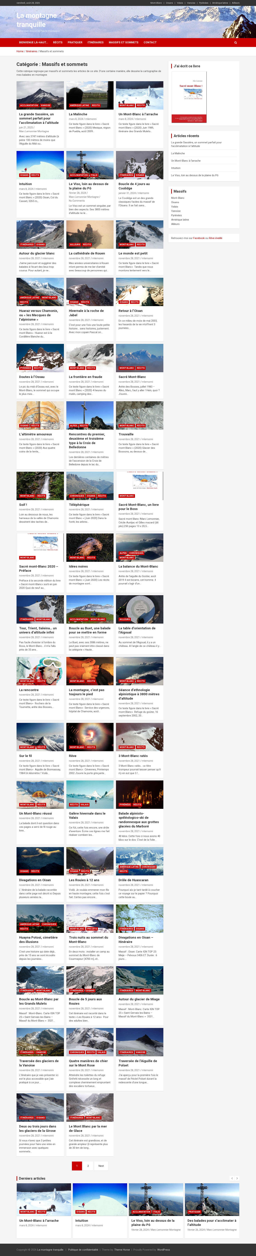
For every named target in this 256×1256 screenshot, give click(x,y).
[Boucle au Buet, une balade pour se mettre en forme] (90, 609)
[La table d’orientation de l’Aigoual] (140, 609)
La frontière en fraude (85, 377)
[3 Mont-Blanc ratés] (140, 737)
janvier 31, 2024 (127, 193)
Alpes (73, 425)
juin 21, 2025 (26, 127)
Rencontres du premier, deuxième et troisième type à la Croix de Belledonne (87, 440)
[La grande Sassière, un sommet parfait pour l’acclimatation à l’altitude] (40, 95)
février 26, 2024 (140, 1229)
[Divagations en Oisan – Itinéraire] (140, 918)
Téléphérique (79, 505)
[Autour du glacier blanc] (40, 234)
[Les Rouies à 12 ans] (90, 861)
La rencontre (29, 690)
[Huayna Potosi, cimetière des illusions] (40, 918)
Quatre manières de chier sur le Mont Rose (88, 1063)
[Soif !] (40, 486)
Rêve (72, 756)
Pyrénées (203, 3)
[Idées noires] (90, 547)
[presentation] (232, 1178)
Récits (58, 42)
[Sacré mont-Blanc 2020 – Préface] (40, 547)
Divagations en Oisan (35, 880)
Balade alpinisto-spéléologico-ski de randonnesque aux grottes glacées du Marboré (139, 819)
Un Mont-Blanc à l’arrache (138, 114)
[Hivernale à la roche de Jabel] (90, 292)
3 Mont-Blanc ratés (133, 756)
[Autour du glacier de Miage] (140, 980)
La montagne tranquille (50, 1249)
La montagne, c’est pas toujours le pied (86, 692)
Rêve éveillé (215, 238)
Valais (180, 3)
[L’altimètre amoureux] (40, 415)
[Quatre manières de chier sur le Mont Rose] (90, 1042)
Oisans (169, 3)
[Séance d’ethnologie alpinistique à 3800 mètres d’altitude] (140, 671)
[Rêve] (90, 737)
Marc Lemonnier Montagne (34, 131)
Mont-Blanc (156, 3)
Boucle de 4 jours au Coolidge (210, 1221)
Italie (94, 175)
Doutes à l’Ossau (32, 377)
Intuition (25, 184)
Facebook (199, 238)
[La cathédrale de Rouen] (90, 234)
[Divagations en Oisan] (40, 861)
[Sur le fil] (40, 737)
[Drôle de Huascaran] (140, 861)
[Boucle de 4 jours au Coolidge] (140, 165)
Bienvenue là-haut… (33, 42)
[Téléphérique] (90, 486)
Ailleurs (235, 3)
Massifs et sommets (123, 42)
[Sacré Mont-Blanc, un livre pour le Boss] (140, 486)
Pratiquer (75, 42)
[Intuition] (40, 165)
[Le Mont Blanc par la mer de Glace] (90, 1107)
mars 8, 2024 (76, 119)
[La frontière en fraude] (90, 358)
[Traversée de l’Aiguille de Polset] (140, 1042)
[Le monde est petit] (140, 234)
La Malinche (78, 114)
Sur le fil (25, 756)
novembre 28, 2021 (29, 258)
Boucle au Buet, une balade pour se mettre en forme (90, 630)
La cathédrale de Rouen (87, 253)
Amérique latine (220, 3)
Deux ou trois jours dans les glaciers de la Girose (37, 1128)
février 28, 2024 (77, 193)
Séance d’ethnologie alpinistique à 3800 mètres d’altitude (139, 694)
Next (101, 1165)
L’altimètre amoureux (35, 434)
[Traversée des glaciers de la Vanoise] (40, 1042)
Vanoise (191, 3)
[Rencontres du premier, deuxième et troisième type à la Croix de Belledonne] (90, 415)
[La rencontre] (40, 671)
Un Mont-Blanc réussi (35, 813)
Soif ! (23, 505)
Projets (92, 929)
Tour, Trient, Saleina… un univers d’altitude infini (38, 630)
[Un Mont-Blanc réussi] (40, 794)
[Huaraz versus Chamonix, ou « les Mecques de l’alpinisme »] (40, 292)
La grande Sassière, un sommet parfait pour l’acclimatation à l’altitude (39, 118)
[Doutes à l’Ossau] (40, 358)
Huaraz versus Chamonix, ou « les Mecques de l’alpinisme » (38, 315)
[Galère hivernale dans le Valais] (90, 794)
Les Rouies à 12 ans (84, 880)
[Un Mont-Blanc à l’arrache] (140, 95)
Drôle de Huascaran (133, 880)
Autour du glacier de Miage (139, 999)
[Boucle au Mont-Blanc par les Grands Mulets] (40, 980)
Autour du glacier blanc (37, 253)
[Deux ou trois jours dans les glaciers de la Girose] (40, 1107)
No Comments (77, 200)
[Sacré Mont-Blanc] (140, 358)
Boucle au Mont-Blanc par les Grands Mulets (39, 1001)
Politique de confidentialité (83, 1249)
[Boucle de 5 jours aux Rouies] (90, 980)
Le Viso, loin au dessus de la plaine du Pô (88, 186)
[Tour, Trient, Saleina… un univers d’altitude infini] (40, 609)
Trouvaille (126, 434)
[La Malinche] (90, 95)
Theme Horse (122, 1249)
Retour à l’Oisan (131, 311)
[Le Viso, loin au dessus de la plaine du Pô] (90, 165)
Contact (150, 42)
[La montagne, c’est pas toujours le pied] (90, 671)
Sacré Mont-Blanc (132, 377)
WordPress (163, 1249)
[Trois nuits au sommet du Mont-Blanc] (90, 918)
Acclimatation (29, 105)
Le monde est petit (133, 253)
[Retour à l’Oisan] (140, 292)
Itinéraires (96, 42)
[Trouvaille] (140, 415)
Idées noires (78, 566)
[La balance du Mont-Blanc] (140, 547)
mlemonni (90, 119)
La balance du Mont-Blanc (138, 566)
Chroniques (77, 496)
